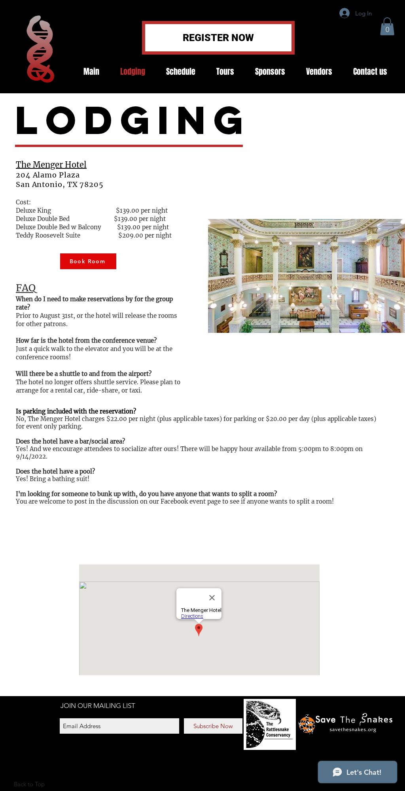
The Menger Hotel (51, 165)
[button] (387, 26)
